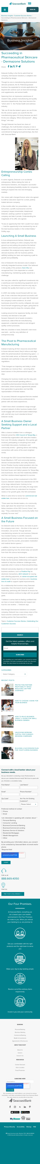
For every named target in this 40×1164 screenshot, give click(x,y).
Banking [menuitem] (20, 1024)
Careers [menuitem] (20, 1053)
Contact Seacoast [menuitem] (20, 1064)
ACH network (23, 574)
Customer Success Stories (22, 16)
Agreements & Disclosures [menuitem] (20, 1041)
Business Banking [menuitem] (20, 1032)
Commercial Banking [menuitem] (20, 1035)
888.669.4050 (10, 878)
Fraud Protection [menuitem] (20, 1070)
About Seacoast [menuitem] (20, 1045)
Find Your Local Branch (12, 894)
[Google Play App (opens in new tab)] (25, 1113)
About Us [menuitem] (20, 1050)
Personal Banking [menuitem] (20, 1029)
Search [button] (20, 635)
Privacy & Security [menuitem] (9, 1127)
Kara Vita (25, 268)
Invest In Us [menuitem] (20, 1056)
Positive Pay (25, 571)
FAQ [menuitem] (34, 1127)
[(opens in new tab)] (8, 67)
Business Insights (7, 16)
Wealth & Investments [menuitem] (20, 1038)
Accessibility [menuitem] (20, 1127)
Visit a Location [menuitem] (20, 1067)
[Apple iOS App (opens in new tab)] (15, 1113)
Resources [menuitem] (20, 1060)
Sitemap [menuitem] (28, 1127)
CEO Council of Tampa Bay (25, 435)
